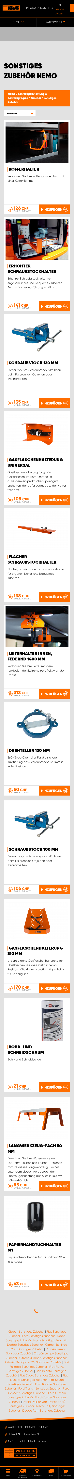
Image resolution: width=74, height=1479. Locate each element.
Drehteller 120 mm (29, 751)
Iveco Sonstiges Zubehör (50, 1340)
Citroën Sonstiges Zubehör (26, 1331)
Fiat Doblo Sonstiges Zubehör (40, 1375)
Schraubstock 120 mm (33, 363)
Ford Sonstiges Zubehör (38, 1336)
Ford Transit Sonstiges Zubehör (39, 1388)
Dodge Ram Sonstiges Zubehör (43, 1410)
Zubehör (36, 98)
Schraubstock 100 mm (33, 849)
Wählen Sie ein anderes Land (28, 1427)
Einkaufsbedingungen (23, 1434)
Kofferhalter (24, 169)
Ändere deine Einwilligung (27, 1441)
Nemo (12, 94)
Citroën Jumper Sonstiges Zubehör (43, 1358)
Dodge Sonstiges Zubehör (25, 1344)
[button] (20, 113)
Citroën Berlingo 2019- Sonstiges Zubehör (33, 1362)
